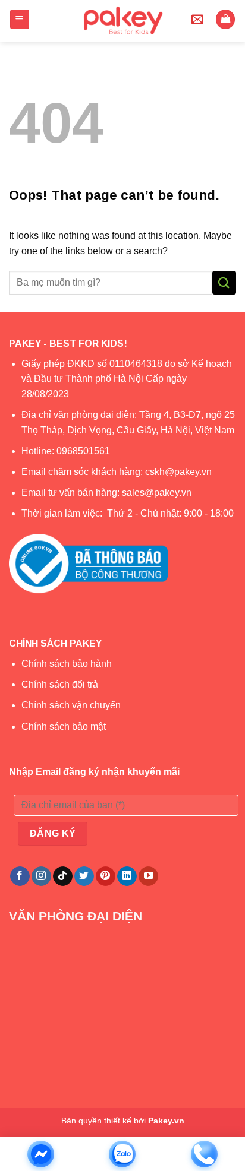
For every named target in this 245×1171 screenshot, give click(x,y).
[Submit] (224, 282)
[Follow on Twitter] (84, 876)
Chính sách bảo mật (63, 726)
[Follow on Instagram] (41, 876)
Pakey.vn (166, 1120)
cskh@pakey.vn (178, 472)
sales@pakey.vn (158, 493)
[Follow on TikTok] (63, 876)
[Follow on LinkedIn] (127, 876)
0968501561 (83, 451)
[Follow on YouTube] (148, 876)
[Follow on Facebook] (20, 876)
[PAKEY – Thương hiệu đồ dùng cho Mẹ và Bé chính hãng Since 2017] (122, 20)
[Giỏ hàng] (225, 19)
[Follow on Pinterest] (105, 876)
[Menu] (20, 19)
